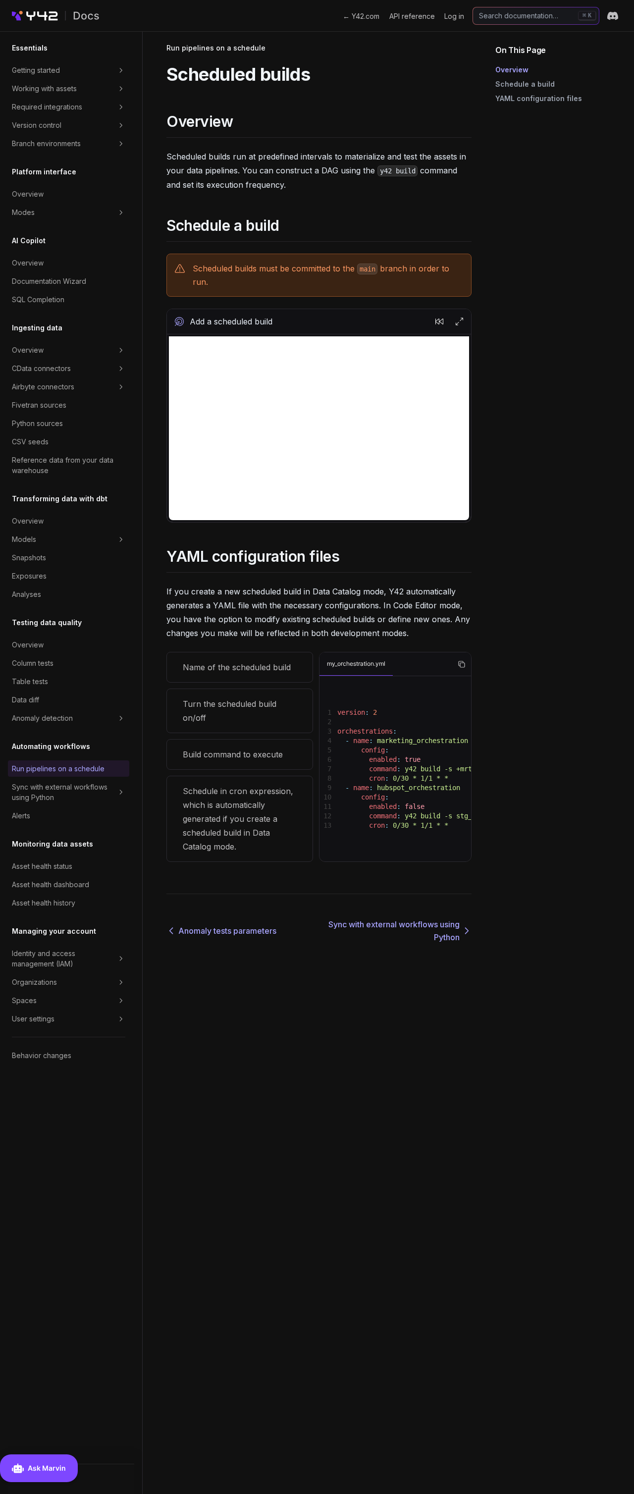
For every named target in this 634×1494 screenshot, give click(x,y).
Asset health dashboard (50, 884)
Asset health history (43, 903)
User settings (33, 1018)
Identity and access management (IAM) (43, 958)
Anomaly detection (42, 718)
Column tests (32, 663)
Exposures (29, 576)
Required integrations (47, 107)
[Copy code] (461, 664)
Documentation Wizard (49, 281)
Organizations (34, 982)
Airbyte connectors (43, 386)
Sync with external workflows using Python (59, 792)
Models (24, 539)
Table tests (30, 681)
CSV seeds (30, 441)
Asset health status (42, 866)
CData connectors (41, 368)
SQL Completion (38, 299)
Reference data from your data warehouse (62, 465)
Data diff (25, 699)
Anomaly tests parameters (227, 931)
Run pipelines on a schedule (58, 768)
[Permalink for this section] (241, 121)
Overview (28, 194)
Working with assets (44, 88)
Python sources (37, 423)
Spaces (24, 1000)
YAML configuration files (538, 98)
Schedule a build (525, 84)
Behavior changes (41, 1055)
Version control (36, 125)
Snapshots (29, 557)
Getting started (36, 70)
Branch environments (46, 143)
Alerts (21, 815)
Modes (23, 212)
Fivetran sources (39, 405)
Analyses (26, 594)
